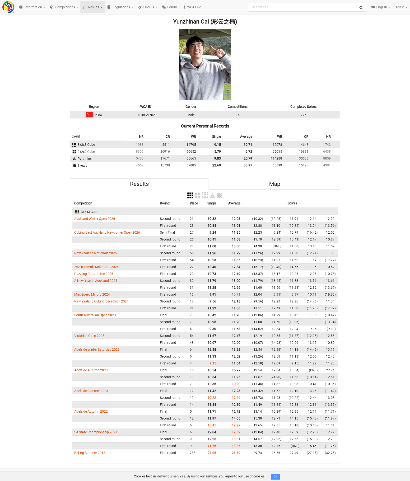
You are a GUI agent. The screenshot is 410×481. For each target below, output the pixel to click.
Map (274, 184)
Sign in (400, 7)
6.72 (249, 151)
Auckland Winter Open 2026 (94, 219)
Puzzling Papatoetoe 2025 (93, 274)
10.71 (248, 144)
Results (139, 184)
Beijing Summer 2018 (89, 453)
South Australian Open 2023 (95, 315)
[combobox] (307, 7)
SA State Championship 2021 (95, 432)
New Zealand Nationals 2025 (95, 253)
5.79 (217, 151)
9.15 (217, 144)
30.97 (248, 165)
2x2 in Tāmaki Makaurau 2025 (96, 267)
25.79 (248, 158)
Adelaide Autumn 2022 (91, 411)
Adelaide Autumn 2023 (91, 370)
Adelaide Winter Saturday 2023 (97, 349)
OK (275, 476)
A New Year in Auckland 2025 (95, 281)
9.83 (217, 158)
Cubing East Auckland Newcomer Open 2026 (107, 232)
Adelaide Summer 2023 (91, 391)
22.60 (216, 165)
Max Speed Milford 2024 (92, 294)
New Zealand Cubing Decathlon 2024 (101, 301)
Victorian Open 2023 (89, 336)
